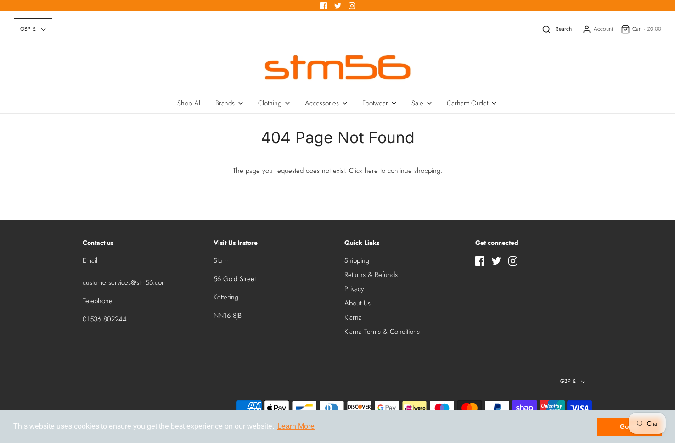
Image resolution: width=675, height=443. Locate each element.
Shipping (356, 260)
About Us (357, 303)
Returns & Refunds (371, 275)
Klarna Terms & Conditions (382, 332)
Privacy (354, 289)
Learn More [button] (296, 426)
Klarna (353, 317)
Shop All (189, 103)
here (371, 171)
